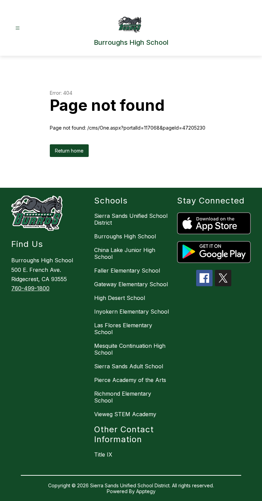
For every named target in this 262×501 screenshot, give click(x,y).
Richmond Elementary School (122, 397)
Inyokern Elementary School (131, 311)
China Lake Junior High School (124, 253)
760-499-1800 (30, 288)
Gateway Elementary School (131, 284)
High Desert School (119, 297)
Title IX (103, 454)
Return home (69, 151)
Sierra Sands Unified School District (131, 219)
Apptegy (146, 491)
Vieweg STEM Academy (125, 414)
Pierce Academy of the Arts (130, 380)
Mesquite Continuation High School (129, 349)
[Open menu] (17, 28)
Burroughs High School (125, 236)
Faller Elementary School (127, 270)
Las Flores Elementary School (123, 328)
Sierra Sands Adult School (128, 366)
